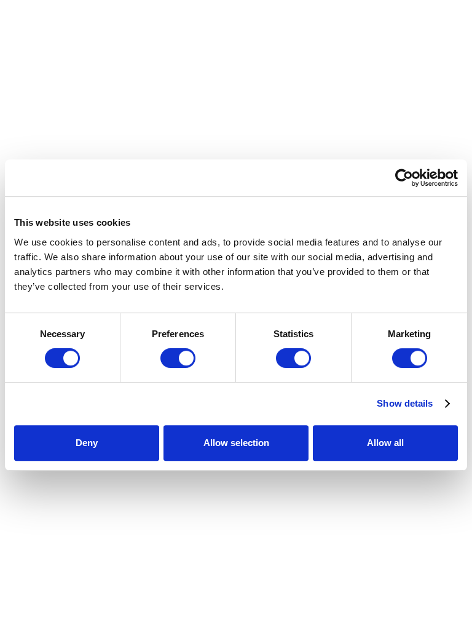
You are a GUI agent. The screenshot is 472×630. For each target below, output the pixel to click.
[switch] (177, 358)
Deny (87, 442)
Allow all (385, 442)
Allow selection (236, 442)
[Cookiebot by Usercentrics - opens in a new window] (404, 178)
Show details (405, 403)
